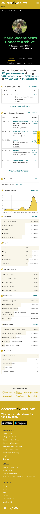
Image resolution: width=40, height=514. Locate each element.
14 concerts (34, 305)
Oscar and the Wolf (9, 221)
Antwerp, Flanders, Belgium (12, 337)
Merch (5, 492)
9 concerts (34, 314)
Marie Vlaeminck (15, 11)
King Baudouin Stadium (35, 152)
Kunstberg (35, 160)
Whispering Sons (9, 237)
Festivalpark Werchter (10, 309)
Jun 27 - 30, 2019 (8, 282)
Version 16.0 (7, 502)
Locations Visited (8, 372)
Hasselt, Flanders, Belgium (12, 345)
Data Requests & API (11, 449)
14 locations (29, 78)
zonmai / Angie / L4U (20, 160)
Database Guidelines (11, 440)
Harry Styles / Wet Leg (20, 132)
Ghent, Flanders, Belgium (12, 333)
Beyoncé (16, 150)
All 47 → (36, 296)
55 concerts (34, 329)
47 (37, 368)
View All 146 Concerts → (20, 171)
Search (5, 6)
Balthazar (7, 233)
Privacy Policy (8, 470)
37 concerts (34, 333)
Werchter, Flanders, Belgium (13, 341)
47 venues (11, 78)
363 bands (32, 76)
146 (37, 364)
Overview (11, 59)
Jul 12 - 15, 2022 (8, 274)
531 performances (12, 73)
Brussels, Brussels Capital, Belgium (15, 329)
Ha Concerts (7, 318)
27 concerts (34, 301)
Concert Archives (28, 477)
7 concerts (34, 225)
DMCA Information (10, 474)
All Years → (35, 190)
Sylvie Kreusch (8, 225)
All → (37, 179)
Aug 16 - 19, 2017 (9, 286)
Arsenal (15, 140)
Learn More (18, 185)
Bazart (5, 229)
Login (5, 456)
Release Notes (8, 499)
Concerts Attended (8, 364)
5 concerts (34, 345)
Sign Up (6, 459)
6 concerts (34, 237)
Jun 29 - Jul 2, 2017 (9, 290)
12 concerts (34, 309)
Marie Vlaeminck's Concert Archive (20, 40)
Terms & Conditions (10, 467)
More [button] (30, 63)
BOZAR (36, 95)
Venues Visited (7, 368)
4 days (36, 274)
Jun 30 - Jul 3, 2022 (9, 278)
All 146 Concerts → (33, 112)
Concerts (21, 59)
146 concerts (9, 76)
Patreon (6, 489)
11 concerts (34, 221)
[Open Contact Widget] (3, 503)
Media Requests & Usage (12, 446)
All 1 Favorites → (34, 86)
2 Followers (15, 48)
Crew (5, 486)
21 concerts (34, 337)
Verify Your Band (9, 437)
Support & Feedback (11, 443)
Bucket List (21, 63)
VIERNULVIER (8, 305)
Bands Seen (6, 360)
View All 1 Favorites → (20, 106)
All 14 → (36, 324)
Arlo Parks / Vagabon (20, 121)
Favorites (10, 63)
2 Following (27, 48)
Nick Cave (18, 95)
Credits (5, 496)
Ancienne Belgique (9, 301)
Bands (29, 59)
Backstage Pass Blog (11, 453)
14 (37, 372)
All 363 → (35, 216)
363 (37, 360)
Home (3, 11)
